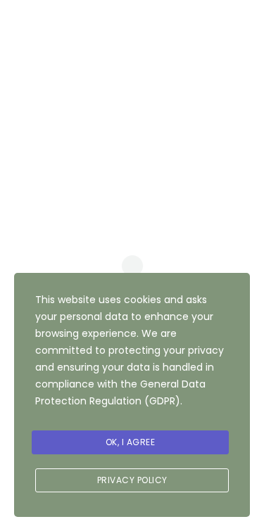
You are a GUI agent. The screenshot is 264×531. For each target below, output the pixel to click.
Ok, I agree (131, 442)
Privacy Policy (132, 480)
